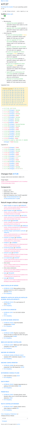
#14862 (15, 336)
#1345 (23, 357)
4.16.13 (5, 90)
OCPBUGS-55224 (8, 302)
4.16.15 (16, 90)
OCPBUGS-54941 (8, 394)
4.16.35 (10, 97)
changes (12, 110)
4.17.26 (6, 108)
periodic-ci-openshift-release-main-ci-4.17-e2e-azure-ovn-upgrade (16, 54)
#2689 (13, 324)
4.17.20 (5, 103)
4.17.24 (6, 112)
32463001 (18, 247)
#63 (16, 346)
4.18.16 (6, 152)
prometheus (5, 391)
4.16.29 (10, 95)
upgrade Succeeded (12, 23)
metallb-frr (7, 242)
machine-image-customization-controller (15, 230)
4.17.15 (5, 101)
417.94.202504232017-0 (10, 198)
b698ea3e (25, 225)
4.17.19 (6, 117)
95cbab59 (11, 273)
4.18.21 (6, 151)
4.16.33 (5, 97)
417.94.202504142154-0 (13, 197)
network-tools (7, 252)
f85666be (19, 237)
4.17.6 (9, 104)
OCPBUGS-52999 (8, 333)
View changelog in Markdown (9, 414)
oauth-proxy (5, 381)
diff (18, 198)
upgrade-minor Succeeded (14, 28)
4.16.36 (16, 97)
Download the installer (7, 7)
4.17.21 (6, 115)
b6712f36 (24, 215)
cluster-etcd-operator (8, 309)
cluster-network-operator (10, 320)
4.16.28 (5, 95)
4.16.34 (6, 129)
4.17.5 (5, 104)
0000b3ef (11, 278)
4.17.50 (6, 161)
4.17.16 (10, 101)
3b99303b (19, 210)
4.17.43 (6, 163)
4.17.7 (14, 104)
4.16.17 (5, 92)
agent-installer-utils (9, 210)
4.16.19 (16, 92)
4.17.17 (16, 101)
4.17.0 (6, 122)
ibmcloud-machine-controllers (11, 342)
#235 (18, 375)
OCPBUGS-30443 (8, 384)
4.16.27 (21, 94)
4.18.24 (6, 149)
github (18, 424)
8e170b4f (15, 252)
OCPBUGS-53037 (18, 355)
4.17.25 (6, 110)
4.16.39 (6, 124)
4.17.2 (6, 119)
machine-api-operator (8, 352)
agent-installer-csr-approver (11, 205)
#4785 (22, 367)
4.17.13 (16, 99)
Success (18, 110)
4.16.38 (6, 126)
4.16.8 (6, 138)
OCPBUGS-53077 (8, 406)
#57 (18, 408)
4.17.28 (6, 168)
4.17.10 (21, 97)
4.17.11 (5, 99)
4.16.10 (6, 134)
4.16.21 (5, 94)
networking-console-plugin (10, 373)
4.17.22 (10, 103)
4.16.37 (6, 127)
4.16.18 (10, 92)
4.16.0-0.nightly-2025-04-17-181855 (16, 140)
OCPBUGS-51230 (8, 288)
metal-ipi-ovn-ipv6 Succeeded (15, 78)
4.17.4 (21, 103)
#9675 (9, 304)
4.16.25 (16, 94)
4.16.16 (21, 90)
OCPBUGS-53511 (8, 312)
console (3, 330)
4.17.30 (6, 165)
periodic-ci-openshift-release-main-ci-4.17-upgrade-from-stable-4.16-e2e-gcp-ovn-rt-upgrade (16, 67)
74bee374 (6, 232)
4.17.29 (6, 167)
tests (5, 273)
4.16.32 (21, 95)
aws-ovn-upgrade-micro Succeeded (16, 46)
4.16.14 (10, 90)
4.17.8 (19, 104)
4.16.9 (6, 136)
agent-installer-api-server (9, 285)
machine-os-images (9, 237)
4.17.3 (16, 103)
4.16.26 (6, 131)
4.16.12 (21, 88)
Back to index (4, 1)
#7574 (10, 291)
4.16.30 (16, 95)
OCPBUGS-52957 (8, 345)
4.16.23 (6, 133)
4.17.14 (21, 99)
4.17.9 (24, 104)
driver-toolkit (7, 220)
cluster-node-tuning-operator (11, 215)
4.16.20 (21, 92)
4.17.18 (21, 101)
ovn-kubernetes (8, 257)
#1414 (5, 314)
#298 (19, 386)
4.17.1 (6, 120)
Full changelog (8, 293)
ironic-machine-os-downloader (12, 225)
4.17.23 (6, 113)
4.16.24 (10, 94)
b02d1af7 (16, 257)
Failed (17, 112)
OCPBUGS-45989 (8, 365)
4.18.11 (6, 158)
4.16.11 (15, 88)
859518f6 (15, 220)
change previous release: (8, 415)
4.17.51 (6, 159)
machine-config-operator (9, 362)
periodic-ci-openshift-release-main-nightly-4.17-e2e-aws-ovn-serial (17, 36)
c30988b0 (14, 242)
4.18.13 (6, 154)
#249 (11, 398)
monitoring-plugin (8, 247)
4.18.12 (6, 156)
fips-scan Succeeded (12, 58)
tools (5, 278)
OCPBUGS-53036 (8, 355)
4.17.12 (10, 99)
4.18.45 (6, 147)
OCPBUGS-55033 (8, 322)
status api (9, 14)
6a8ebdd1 (23, 205)
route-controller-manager (10, 403)
